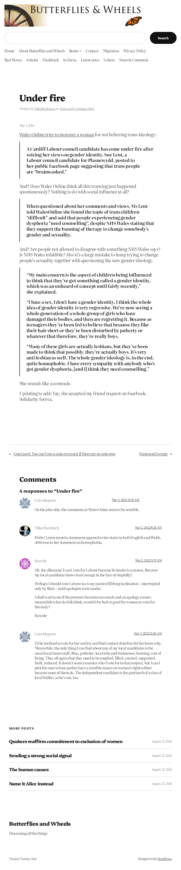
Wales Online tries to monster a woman (56, 134)
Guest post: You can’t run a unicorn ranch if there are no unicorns (64, 453)
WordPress (165, 858)
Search (163, 38)
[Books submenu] (80, 51)
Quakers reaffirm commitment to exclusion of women (66, 741)
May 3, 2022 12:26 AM (148, 633)
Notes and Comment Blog (77, 108)
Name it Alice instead (31, 783)
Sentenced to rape (153, 453)
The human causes (29, 769)
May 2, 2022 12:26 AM (126, 499)
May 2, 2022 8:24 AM (148, 527)
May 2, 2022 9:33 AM (148, 560)
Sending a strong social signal (40, 755)
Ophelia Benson (45, 108)
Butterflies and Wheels (40, 823)
